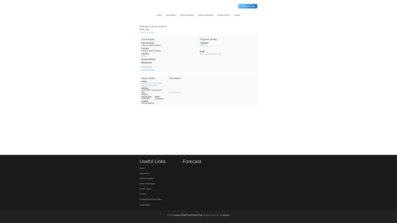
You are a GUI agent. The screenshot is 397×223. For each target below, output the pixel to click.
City (143, 92)
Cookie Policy (145, 205)
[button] (195, 15)
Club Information (146, 178)
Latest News (145, 173)
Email (202, 51)
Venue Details (148, 78)
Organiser (204, 43)
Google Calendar (148, 59)
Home (142, 168)
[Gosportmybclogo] (199, 6)
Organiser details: (208, 39)
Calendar (145, 54)
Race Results (146, 62)
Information (175, 78)
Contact (143, 194)
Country (144, 101)
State (157, 97)
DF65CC (203, 45)
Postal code (146, 97)
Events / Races (146, 188)
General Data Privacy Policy (151, 199)
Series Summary (147, 69)
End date (145, 48)
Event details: (148, 39)
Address (145, 88)
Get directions (175, 92)
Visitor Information (147, 183)
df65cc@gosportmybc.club (211, 54)
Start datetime (147, 43)
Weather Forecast (147, 32)
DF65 (143, 56)
